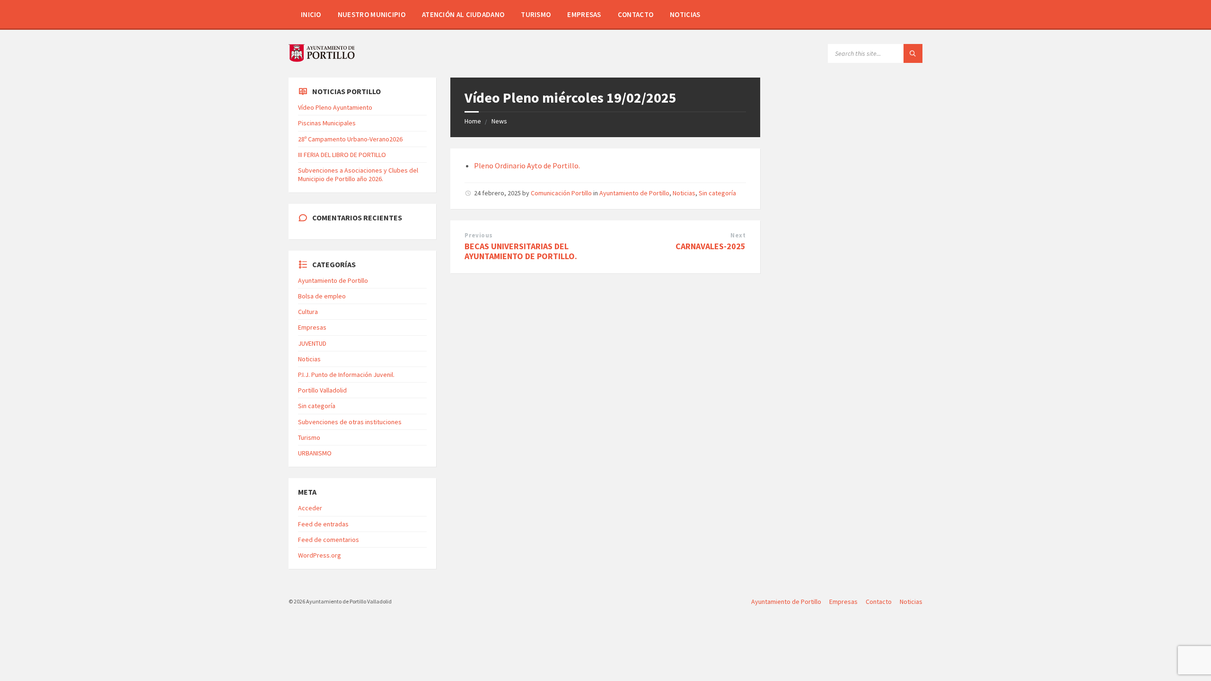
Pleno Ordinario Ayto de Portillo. (527, 165)
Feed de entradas (323, 524)
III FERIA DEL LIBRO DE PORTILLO (342, 154)
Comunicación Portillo (561, 193)
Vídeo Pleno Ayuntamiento (335, 107)
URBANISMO (315, 453)
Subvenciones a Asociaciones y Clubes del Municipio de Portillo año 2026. (358, 174)
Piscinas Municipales (327, 123)
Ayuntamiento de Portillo (634, 193)
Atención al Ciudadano (463, 14)
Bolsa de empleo (322, 296)
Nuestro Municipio (371, 14)
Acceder (310, 508)
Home (473, 121)
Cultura (308, 311)
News (499, 121)
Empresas (584, 14)
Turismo (536, 14)
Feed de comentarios (328, 539)
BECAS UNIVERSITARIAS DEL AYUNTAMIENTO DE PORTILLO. (521, 251)
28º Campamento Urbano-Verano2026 (350, 139)
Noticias (685, 14)
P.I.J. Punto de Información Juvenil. (346, 374)
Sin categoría (717, 193)
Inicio (311, 14)
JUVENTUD (312, 343)
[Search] (913, 53)
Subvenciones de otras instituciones (350, 422)
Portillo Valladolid (322, 390)
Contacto (635, 14)
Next (738, 235)
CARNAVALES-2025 (711, 246)
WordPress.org (319, 555)
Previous (478, 235)
